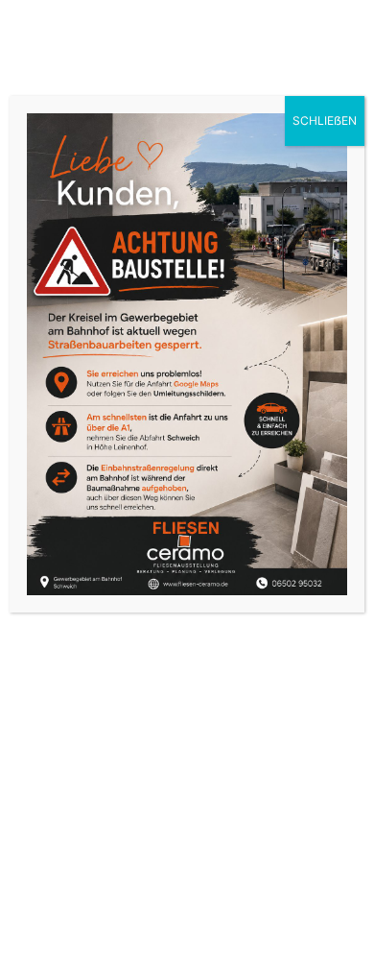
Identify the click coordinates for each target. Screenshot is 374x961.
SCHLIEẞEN (324, 120)
